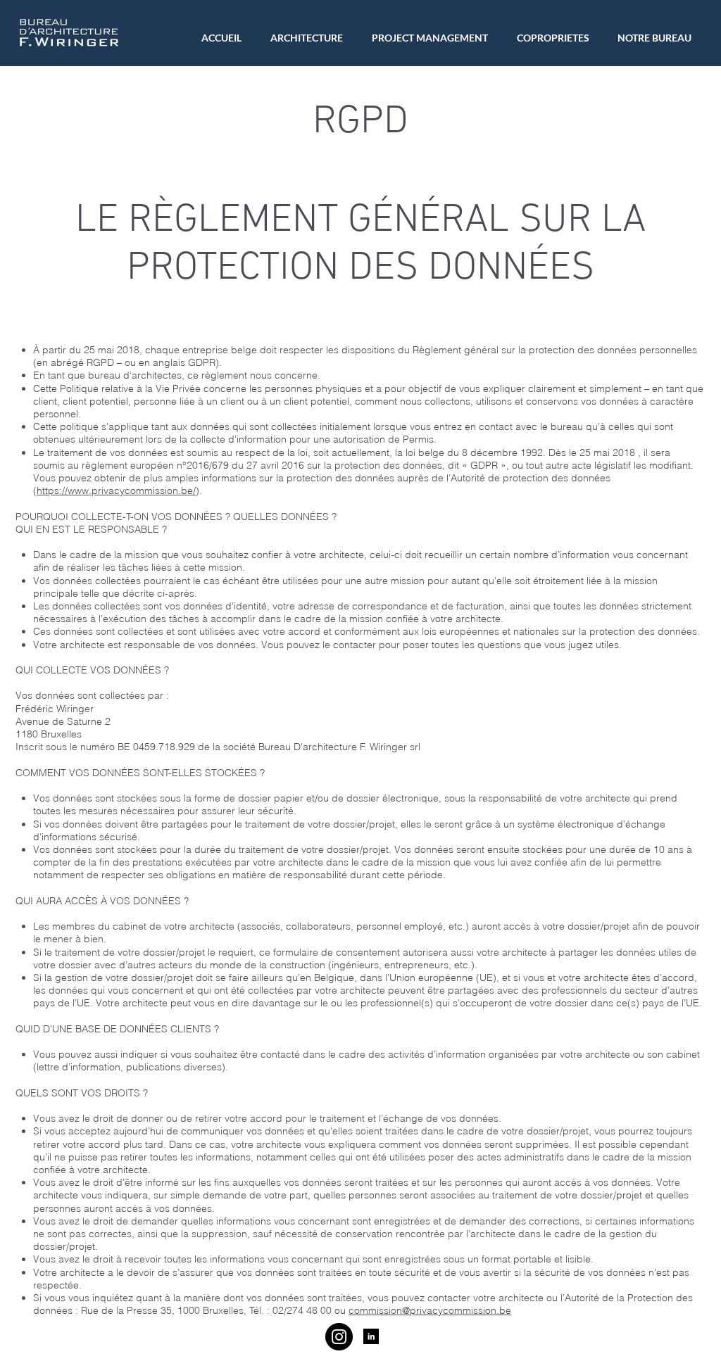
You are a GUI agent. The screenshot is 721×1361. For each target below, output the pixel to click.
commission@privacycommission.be (430, 1310)
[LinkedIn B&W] (371, 1336)
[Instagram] (339, 1336)
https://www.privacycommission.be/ (116, 490)
